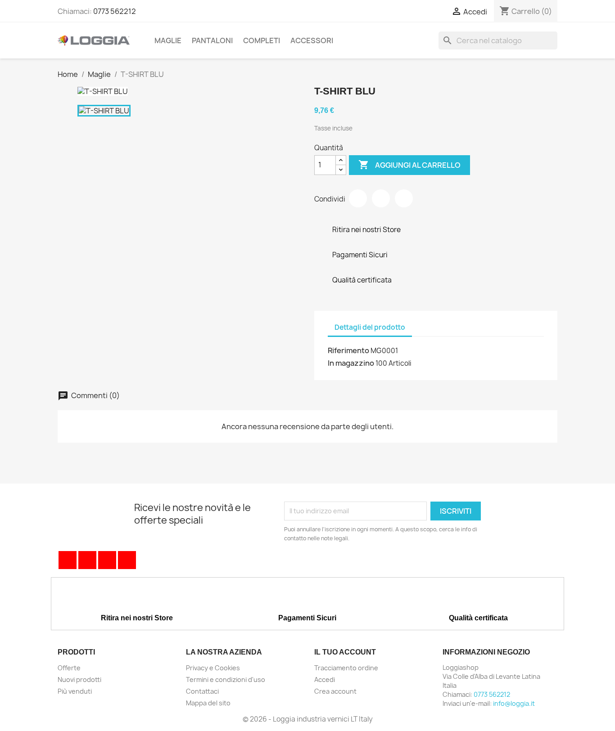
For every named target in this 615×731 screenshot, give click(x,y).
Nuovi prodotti (79, 679)
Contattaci (202, 691)
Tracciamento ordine (346, 668)
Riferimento (348, 350)
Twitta (381, 198)
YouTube (107, 560)
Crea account (335, 691)
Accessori (311, 40)
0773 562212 (114, 11)
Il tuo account (345, 652)
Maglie (167, 40)
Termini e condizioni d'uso (225, 679)
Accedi (324, 679)
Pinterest (404, 198)
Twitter (87, 560)
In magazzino (351, 363)
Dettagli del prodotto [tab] (370, 327)
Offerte (69, 668)
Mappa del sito (208, 703)
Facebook (68, 560)
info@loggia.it (514, 703)
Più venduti (75, 691)
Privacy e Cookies (213, 668)
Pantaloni (212, 40)
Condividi (358, 198)
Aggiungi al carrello (409, 164)
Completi (261, 40)
